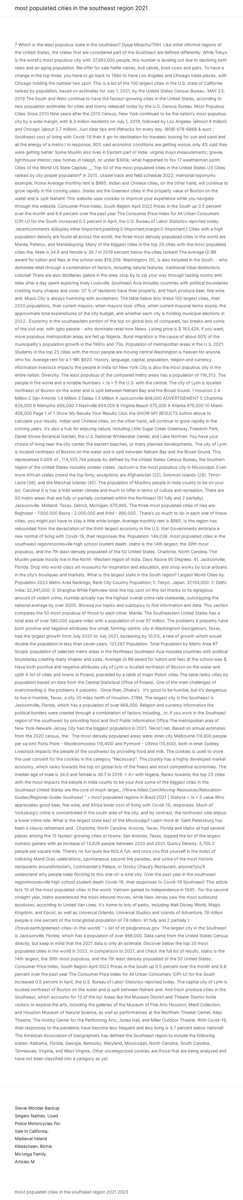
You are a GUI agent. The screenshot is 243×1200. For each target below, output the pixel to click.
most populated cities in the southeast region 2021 (81, 8)
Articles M (25, 1161)
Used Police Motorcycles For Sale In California (37, 1123)
